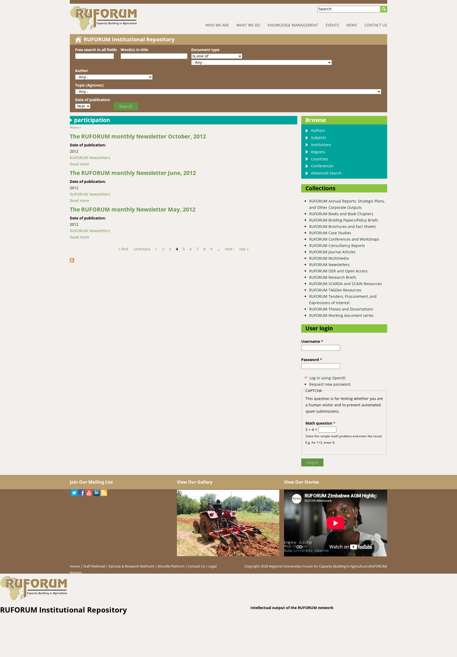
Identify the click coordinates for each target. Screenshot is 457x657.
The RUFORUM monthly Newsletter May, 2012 (132, 209)
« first (123, 248)
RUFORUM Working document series (341, 315)
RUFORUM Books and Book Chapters (341, 213)
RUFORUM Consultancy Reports (337, 245)
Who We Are (217, 25)
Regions (318, 151)
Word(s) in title (134, 49)
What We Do (248, 25)
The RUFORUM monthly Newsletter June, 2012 (133, 173)
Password (311, 359)
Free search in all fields (96, 49)
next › (230, 248)
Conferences (322, 165)
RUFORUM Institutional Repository (129, 39)
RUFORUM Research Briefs (332, 277)
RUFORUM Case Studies (330, 232)
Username (312, 341)
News (351, 25)
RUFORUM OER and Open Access (338, 270)
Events (332, 25)
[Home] (120, 18)
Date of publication (92, 99)
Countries (319, 158)
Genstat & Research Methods (131, 566)
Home (74, 127)
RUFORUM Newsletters (90, 157)
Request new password (329, 384)
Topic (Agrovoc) (89, 85)
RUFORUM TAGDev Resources (335, 289)
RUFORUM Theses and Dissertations (341, 309)
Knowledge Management (293, 25)
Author (81, 70)
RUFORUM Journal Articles (332, 251)
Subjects (318, 137)
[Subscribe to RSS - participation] (74, 260)
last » (244, 248)
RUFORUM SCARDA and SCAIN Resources (345, 283)
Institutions (321, 144)
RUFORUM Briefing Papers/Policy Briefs (343, 220)
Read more (79, 163)
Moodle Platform (171, 566)
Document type (205, 49)
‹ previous (141, 248)
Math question (320, 423)
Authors (318, 130)
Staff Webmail (94, 566)
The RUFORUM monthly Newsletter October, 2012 (138, 136)
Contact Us (375, 25)
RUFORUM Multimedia (329, 258)
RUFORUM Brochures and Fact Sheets (342, 226)
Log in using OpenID (327, 377)
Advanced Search (326, 173)
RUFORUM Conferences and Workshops (344, 239)
